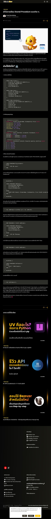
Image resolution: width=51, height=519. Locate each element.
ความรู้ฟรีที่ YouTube (32, 440)
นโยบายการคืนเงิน (9, 496)
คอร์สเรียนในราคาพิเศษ (33, 447)
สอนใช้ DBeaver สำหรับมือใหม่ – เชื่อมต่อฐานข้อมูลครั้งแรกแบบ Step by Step (21, 419)
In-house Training (10, 480)
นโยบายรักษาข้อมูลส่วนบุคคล (33, 505)
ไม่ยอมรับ (31, 515)
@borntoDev (35, 487)
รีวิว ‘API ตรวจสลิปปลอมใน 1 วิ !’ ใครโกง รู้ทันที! (14, 383)
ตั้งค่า (26, 511)
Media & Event (9, 485)
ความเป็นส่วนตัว (45, 507)
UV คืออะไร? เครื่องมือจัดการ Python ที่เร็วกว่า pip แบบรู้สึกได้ (17, 347)
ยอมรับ (37, 515)
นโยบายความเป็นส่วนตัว (10, 494)
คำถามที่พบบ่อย (8, 492)
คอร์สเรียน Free (31, 434)
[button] (47, 1)
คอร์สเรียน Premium (33, 438)
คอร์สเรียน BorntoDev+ (33, 436)
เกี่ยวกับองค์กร (31, 478)
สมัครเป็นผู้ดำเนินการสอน (34, 480)
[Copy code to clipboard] (46, 81)
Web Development (10, 478)
